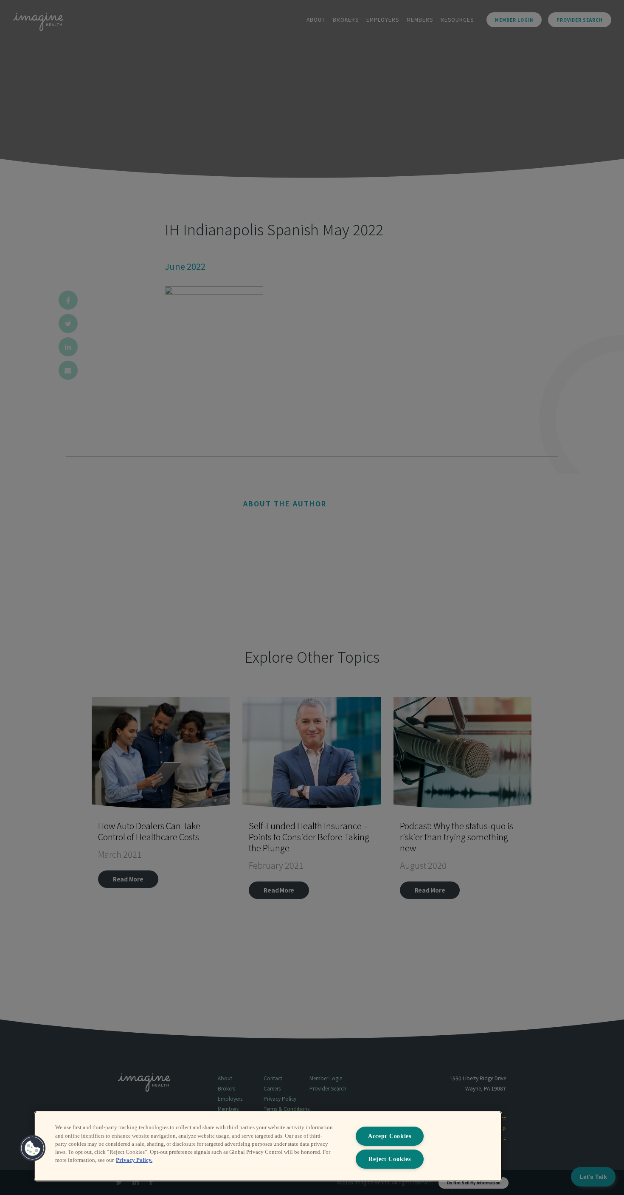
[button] (32, 1148)
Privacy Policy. (134, 1160)
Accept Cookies (389, 1136)
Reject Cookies (389, 1158)
